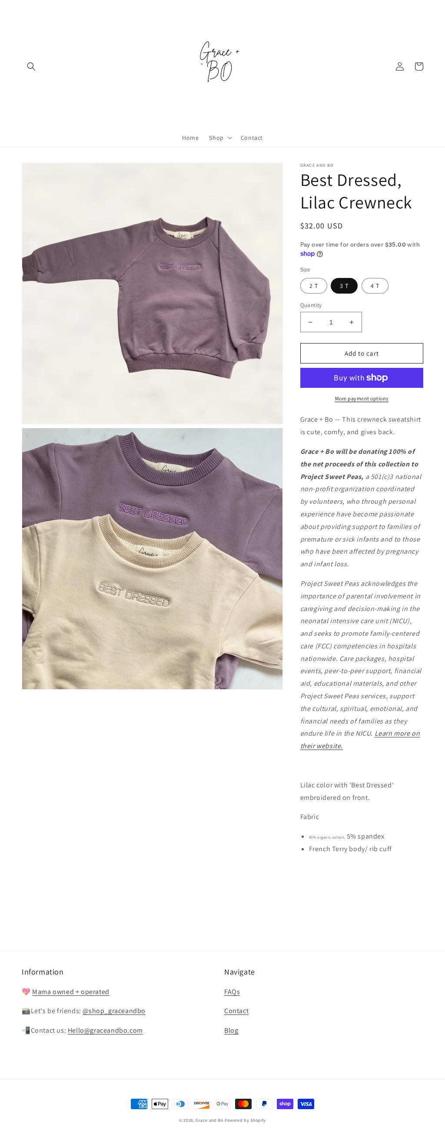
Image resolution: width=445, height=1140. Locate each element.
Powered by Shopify (245, 1120)
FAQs (232, 991)
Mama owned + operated (71, 991)
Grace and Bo (209, 1120)
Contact (236, 1010)
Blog (231, 1030)
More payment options (362, 398)
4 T (375, 286)
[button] (31, 66)
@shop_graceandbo (114, 1010)
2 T (313, 286)
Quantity (311, 305)
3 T (344, 286)
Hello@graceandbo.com (105, 1030)
